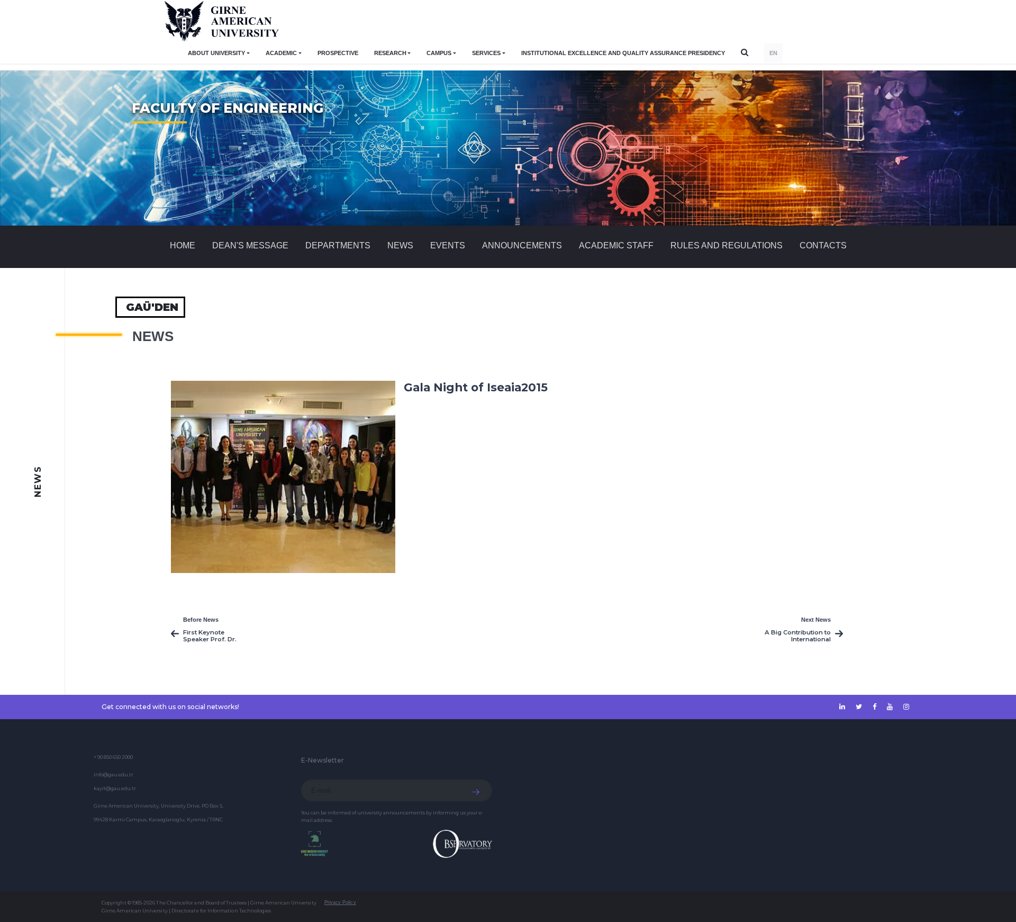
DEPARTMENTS (337, 245)
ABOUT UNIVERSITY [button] (216, 53)
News (400, 245)
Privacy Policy (340, 902)
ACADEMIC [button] (281, 53)
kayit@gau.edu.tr (115, 788)
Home (182, 245)
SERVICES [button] (486, 53)
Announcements (522, 245)
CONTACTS (823, 245)
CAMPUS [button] (439, 53)
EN (773, 53)
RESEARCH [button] (390, 53)
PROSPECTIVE (338, 53)
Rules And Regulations (726, 245)
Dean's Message (250, 245)
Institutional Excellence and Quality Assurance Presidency (623, 53)
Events (447, 245)
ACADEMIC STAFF (616, 245)
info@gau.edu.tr (113, 774)
